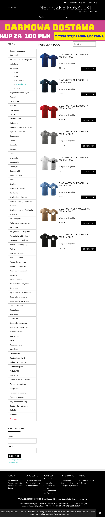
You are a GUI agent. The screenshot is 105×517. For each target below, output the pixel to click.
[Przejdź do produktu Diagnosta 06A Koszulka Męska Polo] (49, 214)
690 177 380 (49, 506)
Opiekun (13, 184)
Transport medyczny (18, 393)
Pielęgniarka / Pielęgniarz (20, 232)
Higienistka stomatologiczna (21, 127)
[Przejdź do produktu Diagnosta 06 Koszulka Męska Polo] (49, 189)
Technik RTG (14, 371)
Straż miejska (15, 354)
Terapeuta (14, 375)
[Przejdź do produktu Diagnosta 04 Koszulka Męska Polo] (49, 137)
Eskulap (13, 106)
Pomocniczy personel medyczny (18, 273)
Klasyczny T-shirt (22, 80)
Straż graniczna (16, 345)
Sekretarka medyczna (18, 323)
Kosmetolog (14, 136)
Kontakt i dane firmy (87, 480)
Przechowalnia (32, 485)
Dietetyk (13, 97)
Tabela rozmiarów (15, 483)
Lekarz (12, 154)
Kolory (10, 488)
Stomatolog (14, 336)
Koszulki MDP (15, 171)
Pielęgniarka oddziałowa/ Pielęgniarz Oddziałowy (20, 238)
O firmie (82, 483)
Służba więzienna (16, 332)
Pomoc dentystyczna (18, 262)
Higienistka (14, 123)
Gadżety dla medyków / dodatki (19, 408)
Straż (12, 340)
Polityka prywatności (70, 485)
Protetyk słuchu (16, 279)
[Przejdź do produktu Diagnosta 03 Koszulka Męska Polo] (49, 111)
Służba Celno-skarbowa (19, 327)
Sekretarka (14, 319)
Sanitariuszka (15, 314)
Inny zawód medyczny (18, 402)
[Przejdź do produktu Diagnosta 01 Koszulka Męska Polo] (49, 60)
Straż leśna (14, 349)
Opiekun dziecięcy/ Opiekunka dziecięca (21, 212)
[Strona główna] (65, 7)
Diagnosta (14, 68)
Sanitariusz (14, 310)
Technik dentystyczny (18, 362)
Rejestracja (14, 288)
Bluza (18, 88)
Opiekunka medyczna (18, 197)
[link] (52, 30)
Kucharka (13, 145)
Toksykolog (14, 388)
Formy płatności (50, 483)
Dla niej (15, 72)
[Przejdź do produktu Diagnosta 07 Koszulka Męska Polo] (49, 240)
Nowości (13, 414)
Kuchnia (13, 149)
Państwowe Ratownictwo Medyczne (20, 225)
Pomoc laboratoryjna (18, 266)
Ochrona (13, 180)
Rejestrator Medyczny (18, 297)
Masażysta (14, 167)
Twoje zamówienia (33, 480)
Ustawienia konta (33, 483)
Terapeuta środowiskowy (20, 380)
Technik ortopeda (16, 367)
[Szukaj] (66, 17)
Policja (12, 249)
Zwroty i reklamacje (69, 483)
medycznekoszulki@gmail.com (33, 506)
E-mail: (10, 436)
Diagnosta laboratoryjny (19, 92)
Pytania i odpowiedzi (16, 485)
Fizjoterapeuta (15, 119)
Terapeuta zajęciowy (18, 384)
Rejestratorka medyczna (19, 301)
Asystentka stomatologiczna (21, 59)
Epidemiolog (14, 101)
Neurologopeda (16, 175)
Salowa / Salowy (16, 306)
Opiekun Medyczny (17, 188)
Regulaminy (66, 480)
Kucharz (13, 140)
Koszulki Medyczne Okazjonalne (17, 53)
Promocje (13, 419)
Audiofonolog (15, 64)
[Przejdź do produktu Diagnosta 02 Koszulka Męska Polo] (49, 85)
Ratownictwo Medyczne (19, 284)
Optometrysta (15, 219)
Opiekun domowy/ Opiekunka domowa (21, 204)
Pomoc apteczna (16, 258)
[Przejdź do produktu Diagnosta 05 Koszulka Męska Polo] (49, 163)
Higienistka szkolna (17, 132)
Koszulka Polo (21, 84)
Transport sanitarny (17, 397)
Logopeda (14, 158)
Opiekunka (14, 193)
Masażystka (14, 162)
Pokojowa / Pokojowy (18, 245)
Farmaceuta (14, 110)
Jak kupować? (14, 480)
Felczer (12, 114)
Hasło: (10, 446)
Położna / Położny (17, 253)
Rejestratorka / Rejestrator (20, 292)
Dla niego (16, 76)
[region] (52, 30)
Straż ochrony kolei (17, 358)
